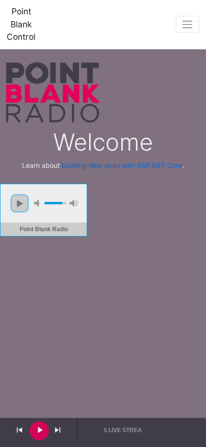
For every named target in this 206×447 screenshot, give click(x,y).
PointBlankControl (21, 24)
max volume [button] (73, 203)
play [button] (19, 203)
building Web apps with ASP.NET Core (122, 165)
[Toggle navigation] (187, 24)
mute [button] (38, 203)
